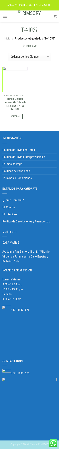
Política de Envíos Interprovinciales (23, 157)
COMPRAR (15, 116)
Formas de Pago (12, 164)
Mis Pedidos (9, 214)
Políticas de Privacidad (16, 171)
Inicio (7, 38)
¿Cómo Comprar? (13, 200)
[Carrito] (55, 16)
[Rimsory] (30, 16)
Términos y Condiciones (17, 178)
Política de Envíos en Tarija (18, 150)
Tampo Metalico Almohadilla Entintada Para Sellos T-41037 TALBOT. (15, 104)
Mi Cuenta (8, 207)
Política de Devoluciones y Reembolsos (26, 221)
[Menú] (4, 16)
